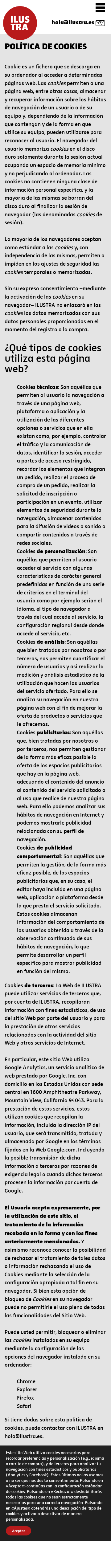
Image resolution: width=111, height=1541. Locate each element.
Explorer (27, 1389)
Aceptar (18, 1531)
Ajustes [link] (21, 1508)
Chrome (26, 1381)
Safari (24, 1406)
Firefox (25, 1398)
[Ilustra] (20, 23)
